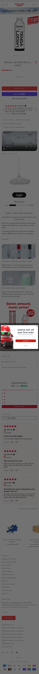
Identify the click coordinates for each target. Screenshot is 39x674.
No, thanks (26, 345)
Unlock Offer (25, 340)
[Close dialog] (37, 326)
